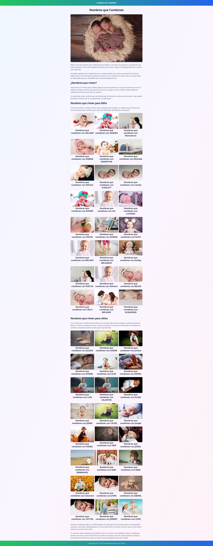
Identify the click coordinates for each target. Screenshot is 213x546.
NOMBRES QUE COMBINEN (106, 3)
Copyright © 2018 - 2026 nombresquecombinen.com (104, 543)
